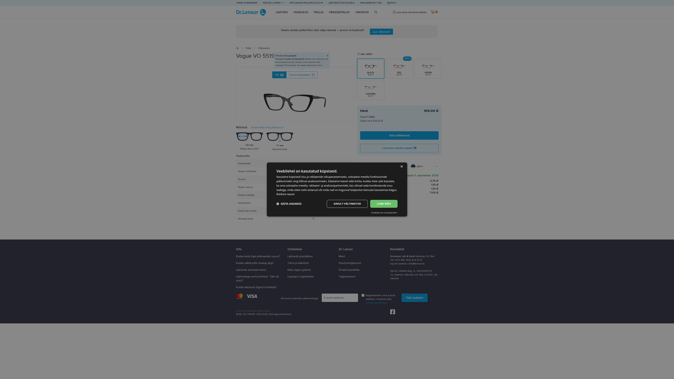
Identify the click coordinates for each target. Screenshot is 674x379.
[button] (289, 204)
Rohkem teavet (285, 194)
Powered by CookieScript (384, 212)
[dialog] (337, 189)
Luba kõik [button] (384, 203)
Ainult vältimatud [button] (347, 203)
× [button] (401, 166)
